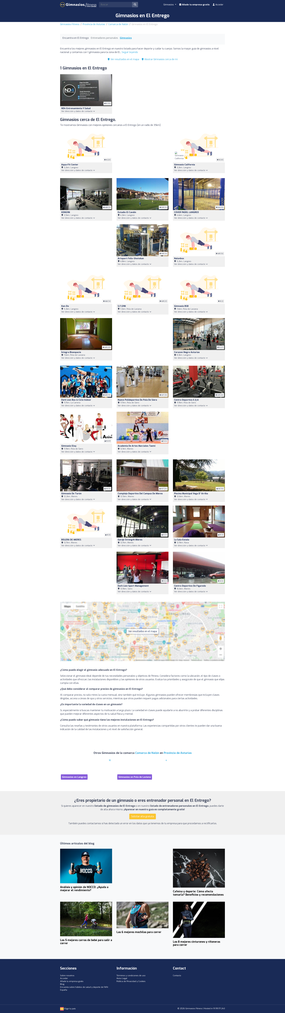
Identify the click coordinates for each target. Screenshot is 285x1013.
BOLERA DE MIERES (71, 539)
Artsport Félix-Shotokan (131, 258)
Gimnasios (126, 37)
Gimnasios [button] (168, 4)
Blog (62, 984)
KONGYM (65, 212)
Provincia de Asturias (94, 24)
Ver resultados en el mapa (124, 59)
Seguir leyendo (130, 52)
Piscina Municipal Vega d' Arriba (191, 493)
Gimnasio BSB (181, 306)
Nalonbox (179, 258)
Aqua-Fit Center (69, 164)
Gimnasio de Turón (71, 493)
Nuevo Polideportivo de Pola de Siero (137, 400)
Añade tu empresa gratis (195, 4)
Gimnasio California (184, 164)
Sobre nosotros (67, 975)
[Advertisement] (142, 152)
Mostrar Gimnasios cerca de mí (161, 59)
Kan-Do (65, 306)
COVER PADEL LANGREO (186, 212)
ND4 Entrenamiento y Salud (76, 108)
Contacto (177, 975)
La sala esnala (181, 539)
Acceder (219, 4)
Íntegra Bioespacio (71, 352)
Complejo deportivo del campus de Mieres (140, 493)
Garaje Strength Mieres (130, 539)
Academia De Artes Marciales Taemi (136, 446)
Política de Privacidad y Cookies (131, 981)
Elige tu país (70, 1008)
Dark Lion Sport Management (133, 585)
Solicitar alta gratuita (142, 816)
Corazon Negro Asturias (187, 352)
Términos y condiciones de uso (131, 975)
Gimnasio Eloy (68, 446)
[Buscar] (135, 4)
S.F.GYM (122, 306)
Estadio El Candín (127, 212)
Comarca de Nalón (118, 24)
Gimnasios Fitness (69, 24)
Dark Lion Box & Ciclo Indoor (76, 400)
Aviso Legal (122, 978)
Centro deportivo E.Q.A (186, 400)
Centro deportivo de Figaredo (190, 585)
